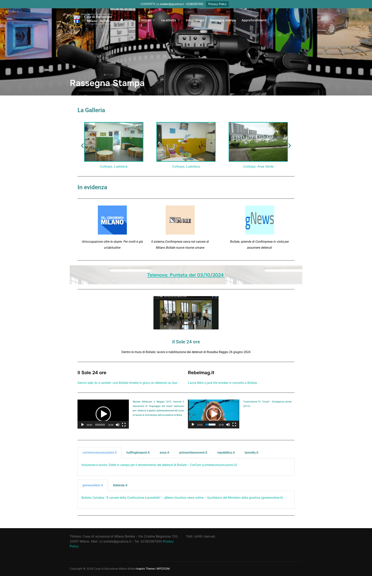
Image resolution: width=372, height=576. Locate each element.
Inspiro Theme (145, 568)
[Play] (82, 425)
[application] (103, 414)
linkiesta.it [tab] (120, 485)
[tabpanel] (186, 467)
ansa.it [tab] (164, 452)
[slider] (100, 425)
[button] (82, 146)
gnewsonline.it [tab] (93, 485)
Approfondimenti (254, 20)
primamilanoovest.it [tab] (193, 452)
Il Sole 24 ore (186, 342)
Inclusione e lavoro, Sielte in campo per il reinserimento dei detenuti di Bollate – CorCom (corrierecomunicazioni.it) (159, 465)
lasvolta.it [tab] (251, 452)
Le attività (168, 20)
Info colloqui (195, 20)
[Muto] (118, 425)
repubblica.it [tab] (226, 452)
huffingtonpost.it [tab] (138, 452)
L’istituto (145, 20)
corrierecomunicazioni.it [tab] (99, 452)
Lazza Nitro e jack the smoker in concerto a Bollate (222, 383)
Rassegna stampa (223, 20)
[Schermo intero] (124, 425)
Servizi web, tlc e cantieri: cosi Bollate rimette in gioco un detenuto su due (127, 383)
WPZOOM (163, 568)
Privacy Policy (217, 4)
